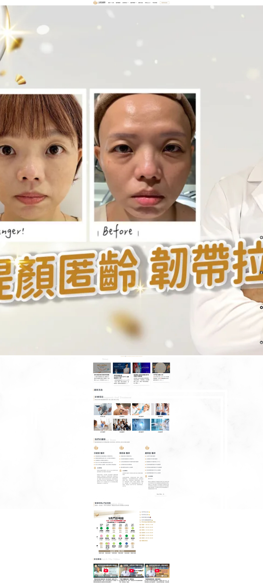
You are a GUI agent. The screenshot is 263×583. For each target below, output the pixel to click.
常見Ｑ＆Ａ (148, 2)
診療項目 (125, 2)
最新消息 (140, 2)
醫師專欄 (132, 2)
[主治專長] (95, 468)
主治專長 (99, 468)
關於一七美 (111, 2)
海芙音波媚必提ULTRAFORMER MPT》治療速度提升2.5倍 (160, 377)
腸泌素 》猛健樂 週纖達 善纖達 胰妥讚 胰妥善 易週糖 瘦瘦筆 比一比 (102, 376)
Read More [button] (159, 494)
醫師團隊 (118, 2)
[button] (121, 356)
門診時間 (155, 2)
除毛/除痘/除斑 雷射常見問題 (141, 374)
